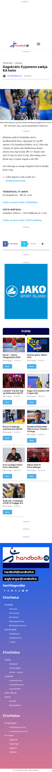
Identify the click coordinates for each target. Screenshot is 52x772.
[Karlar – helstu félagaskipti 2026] (14, 345)
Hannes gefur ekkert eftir (37, 356)
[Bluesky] (27, 591)
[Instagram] (8, 591)
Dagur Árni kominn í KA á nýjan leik (38, 392)
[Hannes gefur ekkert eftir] (38, 345)
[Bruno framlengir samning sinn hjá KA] (14, 416)
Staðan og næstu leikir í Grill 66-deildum (22, 220)
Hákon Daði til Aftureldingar (34, 466)
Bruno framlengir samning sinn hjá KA (12, 428)
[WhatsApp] (19, 591)
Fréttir (26, 331)
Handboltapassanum (15, 180)
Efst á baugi (7, 360)
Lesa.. (7, 366)
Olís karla (18, 63)
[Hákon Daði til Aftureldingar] (38, 455)
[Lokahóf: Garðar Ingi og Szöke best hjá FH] (14, 381)
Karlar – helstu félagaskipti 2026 (11, 356)
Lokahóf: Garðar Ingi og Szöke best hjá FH (13, 392)
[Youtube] (23, 591)
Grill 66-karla (7, 63)
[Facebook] (5, 591)
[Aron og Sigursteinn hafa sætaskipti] (14, 455)
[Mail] (12, 591)
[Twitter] (16, 591)
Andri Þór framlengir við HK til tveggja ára (13, 502)
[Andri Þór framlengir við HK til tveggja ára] (14, 490)
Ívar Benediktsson (14, 76)
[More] (43, 244)
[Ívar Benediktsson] (5, 76)
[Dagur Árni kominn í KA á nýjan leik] (38, 381)
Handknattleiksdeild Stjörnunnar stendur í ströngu (38, 429)
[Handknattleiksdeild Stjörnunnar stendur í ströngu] (38, 416)
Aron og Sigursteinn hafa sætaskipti (12, 466)
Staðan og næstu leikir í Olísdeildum (20, 202)
